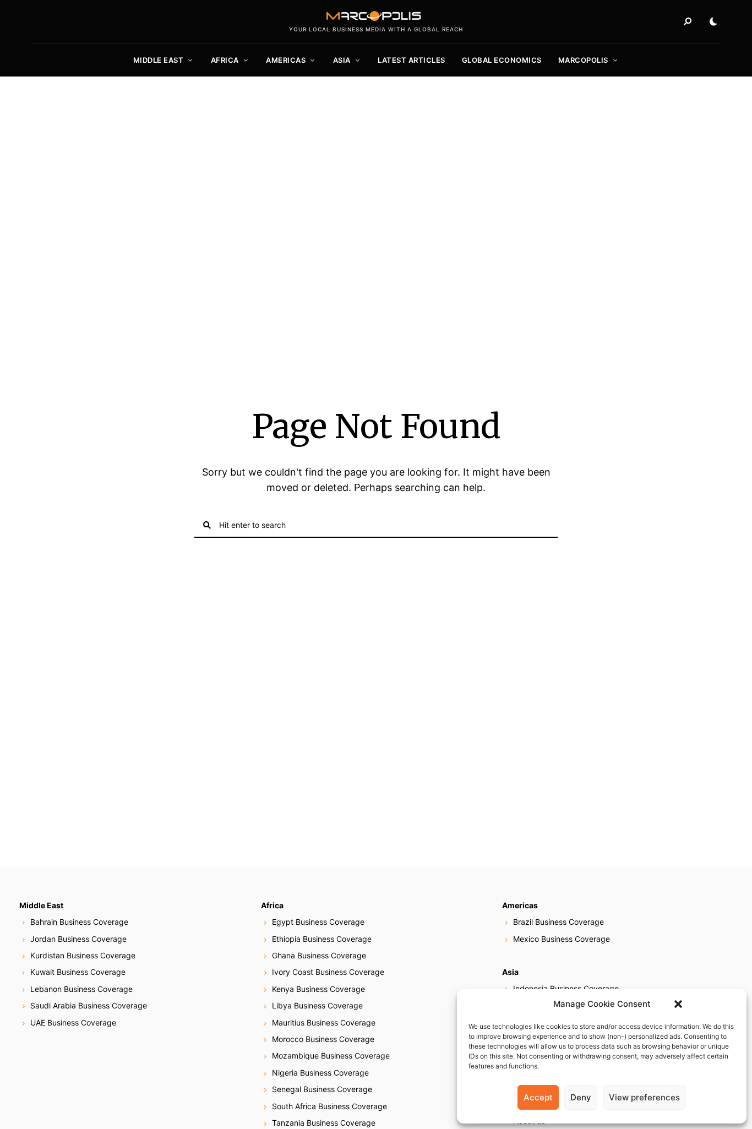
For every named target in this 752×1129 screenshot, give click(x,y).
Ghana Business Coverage (319, 955)
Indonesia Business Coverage (566, 988)
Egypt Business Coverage (318, 921)
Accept (538, 1097)
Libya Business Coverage (317, 1005)
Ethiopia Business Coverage (322, 938)
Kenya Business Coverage (318, 989)
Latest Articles (411, 60)
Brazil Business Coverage (558, 921)
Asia (342, 60)
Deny (580, 1097)
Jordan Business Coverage (78, 938)
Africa (225, 60)
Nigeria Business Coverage (320, 1072)
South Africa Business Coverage (329, 1106)
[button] (678, 1004)
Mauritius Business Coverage (323, 1022)
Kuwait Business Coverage (78, 972)
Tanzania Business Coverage (323, 1122)
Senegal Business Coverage (322, 1089)
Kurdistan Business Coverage (82, 955)
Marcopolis (583, 60)
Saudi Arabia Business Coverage (88, 1005)
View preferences (644, 1097)
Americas (286, 60)
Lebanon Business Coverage (81, 989)
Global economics (502, 60)
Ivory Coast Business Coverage (328, 972)
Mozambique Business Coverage (331, 1055)
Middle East (158, 60)
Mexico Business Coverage (561, 938)
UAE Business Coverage (73, 1022)
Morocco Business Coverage (323, 1039)
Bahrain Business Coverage (79, 921)
